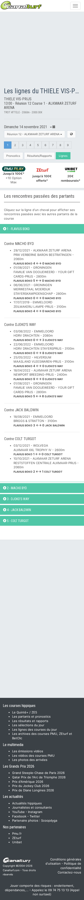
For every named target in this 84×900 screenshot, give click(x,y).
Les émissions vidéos (27, 751)
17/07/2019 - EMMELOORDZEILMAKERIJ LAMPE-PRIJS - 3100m (40, 306)
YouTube (18, 812)
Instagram (35, 812)
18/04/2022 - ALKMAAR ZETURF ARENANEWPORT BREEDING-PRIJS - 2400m (43, 374)
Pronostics (13, 155)
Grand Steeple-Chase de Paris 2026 (38, 773)
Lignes (63, 155)
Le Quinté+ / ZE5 (24, 712)
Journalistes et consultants (32, 807)
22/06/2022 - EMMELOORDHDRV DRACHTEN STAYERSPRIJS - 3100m (44, 348)
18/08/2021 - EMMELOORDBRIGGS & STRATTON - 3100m (39, 421)
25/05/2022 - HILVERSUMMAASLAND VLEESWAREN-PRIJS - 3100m (44, 361)
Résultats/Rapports (39, 155)
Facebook (19, 816)
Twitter (35, 816)
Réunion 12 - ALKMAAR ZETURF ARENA (33, 134)
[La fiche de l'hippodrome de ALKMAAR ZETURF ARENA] (71, 134)
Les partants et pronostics (31, 716)
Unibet (17, 842)
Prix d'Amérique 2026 (27, 781)
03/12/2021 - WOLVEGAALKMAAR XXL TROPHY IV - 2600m (39, 450)
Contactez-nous (69, 872)
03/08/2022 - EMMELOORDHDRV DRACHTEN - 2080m (38, 335)
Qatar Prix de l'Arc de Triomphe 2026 (39, 777)
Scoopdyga (49, 820)
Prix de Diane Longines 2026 (33, 790)
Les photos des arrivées (29, 760)
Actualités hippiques (27, 803)
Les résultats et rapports (30, 721)
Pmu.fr (17, 833)
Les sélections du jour (28, 725)
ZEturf (16, 838)
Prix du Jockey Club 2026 (30, 786)
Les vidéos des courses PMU (33, 755)
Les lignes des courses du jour (34, 729)
